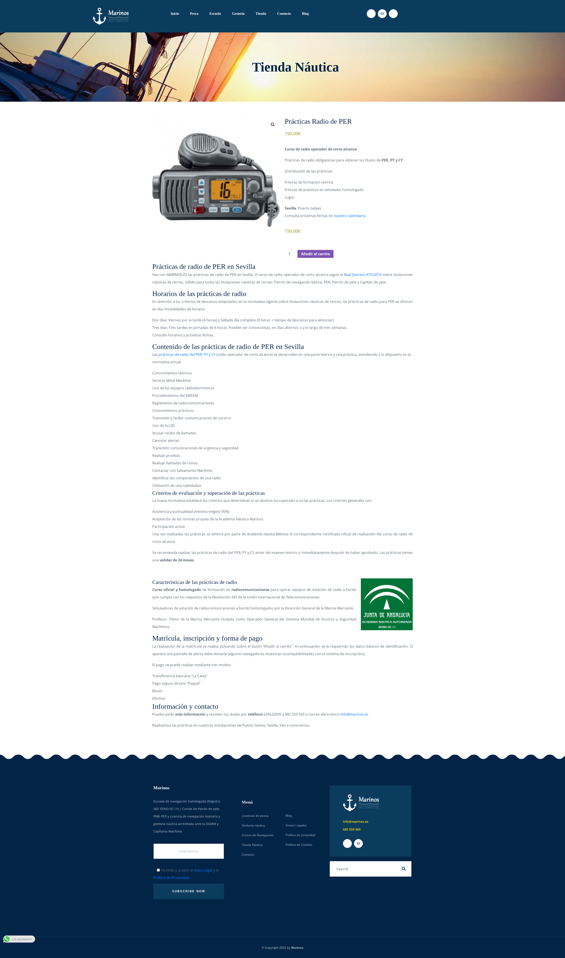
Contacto (284, 13)
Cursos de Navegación (257, 821)
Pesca (194, 13)
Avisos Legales (296, 811)
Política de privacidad (300, 820)
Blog (305, 13)
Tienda (261, 13)
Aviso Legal (203, 870)
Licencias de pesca (255, 801)
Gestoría (238, 13)
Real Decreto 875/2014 (363, 274)
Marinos (297, 947)
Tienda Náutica (252, 830)
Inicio (175, 13)
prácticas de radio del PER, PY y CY (187, 354)
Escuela (215, 13)
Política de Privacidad (171, 877)
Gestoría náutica (253, 811)
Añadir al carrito (315, 253)
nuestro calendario (349, 215)
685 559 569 (352, 829)
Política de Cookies (299, 830)
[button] (273, 125)
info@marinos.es (354, 714)
